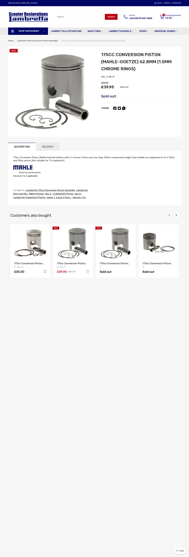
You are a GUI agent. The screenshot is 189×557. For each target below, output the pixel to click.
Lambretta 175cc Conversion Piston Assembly (50, 190)
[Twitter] (119, 108)
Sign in (167, 3)
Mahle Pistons (36, 193)
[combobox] (80, 17)
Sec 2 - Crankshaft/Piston (59, 193)
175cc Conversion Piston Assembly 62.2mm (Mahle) (157, 265)
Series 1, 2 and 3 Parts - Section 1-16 (66, 197)
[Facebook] (115, 108)
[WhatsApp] (124, 108)
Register (177, 3)
